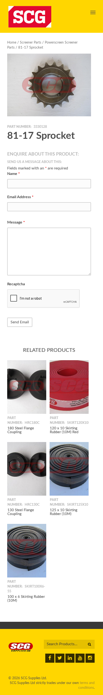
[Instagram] (90, 658)
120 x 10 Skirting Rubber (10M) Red (64, 430)
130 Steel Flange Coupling (20, 512)
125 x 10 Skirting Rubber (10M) (63, 512)
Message (16, 222)
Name (13, 174)
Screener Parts (30, 42)
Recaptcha (16, 284)
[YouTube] (80, 658)
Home (11, 42)
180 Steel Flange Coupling (20, 430)
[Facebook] (49, 658)
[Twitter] (59, 658)
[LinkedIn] (69, 658)
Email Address (20, 197)
